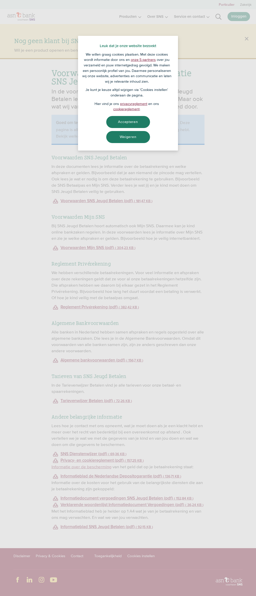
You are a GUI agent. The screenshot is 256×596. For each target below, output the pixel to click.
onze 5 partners (143, 60)
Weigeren (128, 137)
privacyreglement (133, 104)
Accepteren (128, 122)
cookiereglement (126, 109)
